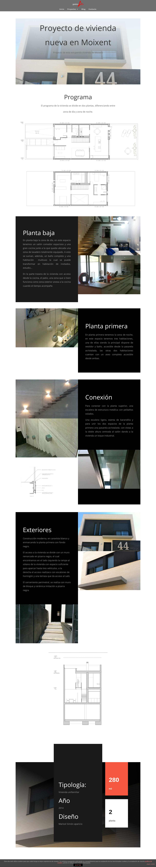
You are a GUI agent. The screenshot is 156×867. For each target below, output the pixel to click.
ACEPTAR (78, 865)
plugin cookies (151, 864)
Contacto (92, 9)
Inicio (61, 9)
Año (64, 800)
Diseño (68, 816)
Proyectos (71, 9)
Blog (83, 9)
